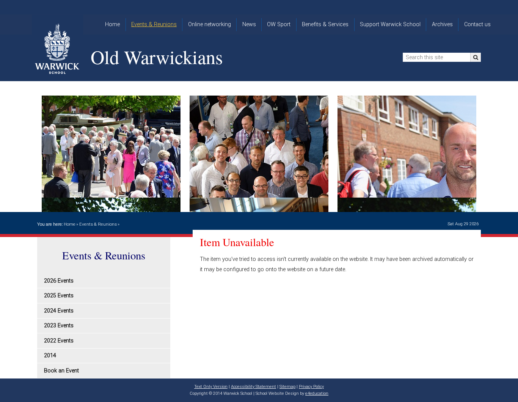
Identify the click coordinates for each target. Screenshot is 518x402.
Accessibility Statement (253, 386)
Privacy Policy (311, 386)
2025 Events (59, 295)
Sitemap (287, 386)
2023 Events (59, 325)
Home (69, 224)
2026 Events (59, 281)
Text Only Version (211, 386)
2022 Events (59, 341)
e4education (316, 393)
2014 (50, 355)
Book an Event (61, 370)
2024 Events (59, 311)
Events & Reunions (98, 224)
